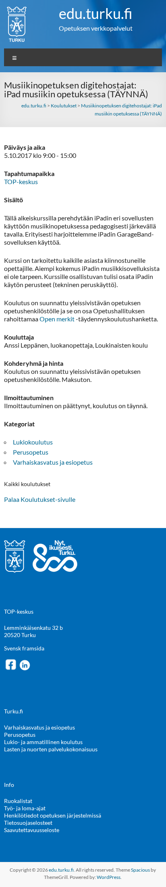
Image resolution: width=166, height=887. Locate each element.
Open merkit (57, 319)
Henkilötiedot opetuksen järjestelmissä (52, 815)
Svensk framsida (24, 648)
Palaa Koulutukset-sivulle (39, 499)
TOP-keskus (21, 181)
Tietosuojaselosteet (28, 822)
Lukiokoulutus (33, 442)
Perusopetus (30, 452)
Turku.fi (13, 711)
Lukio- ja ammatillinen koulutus (43, 741)
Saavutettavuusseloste (31, 829)
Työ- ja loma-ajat (25, 808)
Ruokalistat (18, 800)
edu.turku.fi (96, 13)
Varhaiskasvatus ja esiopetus (53, 462)
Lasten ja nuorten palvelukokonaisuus (51, 749)
